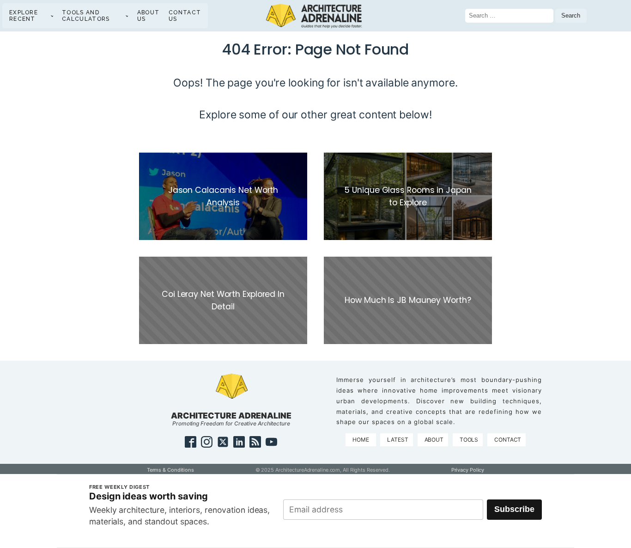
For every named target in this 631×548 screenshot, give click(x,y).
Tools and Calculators (85, 15)
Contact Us (185, 15)
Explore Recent (23, 15)
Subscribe (514, 509)
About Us (148, 15)
